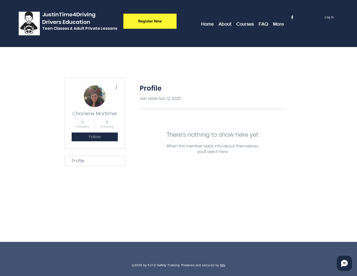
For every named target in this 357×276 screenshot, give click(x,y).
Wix (222, 265)
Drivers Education (66, 22)
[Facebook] (292, 17)
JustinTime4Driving (68, 14)
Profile (78, 161)
